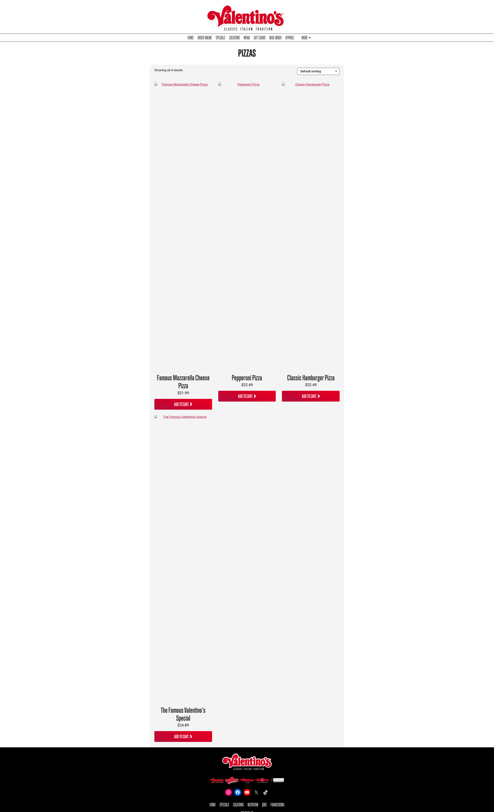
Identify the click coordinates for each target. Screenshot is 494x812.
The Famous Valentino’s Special (183, 714)
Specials (220, 37)
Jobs (264, 804)
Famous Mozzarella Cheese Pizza (183, 381)
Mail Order (275, 37)
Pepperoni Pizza (247, 377)
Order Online (205, 37)
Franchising (277, 804)
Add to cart (181, 404)
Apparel (289, 37)
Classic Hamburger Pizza (311, 377)
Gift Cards (260, 37)
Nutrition (253, 804)
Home (191, 37)
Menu (247, 37)
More (305, 37)
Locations (234, 37)
